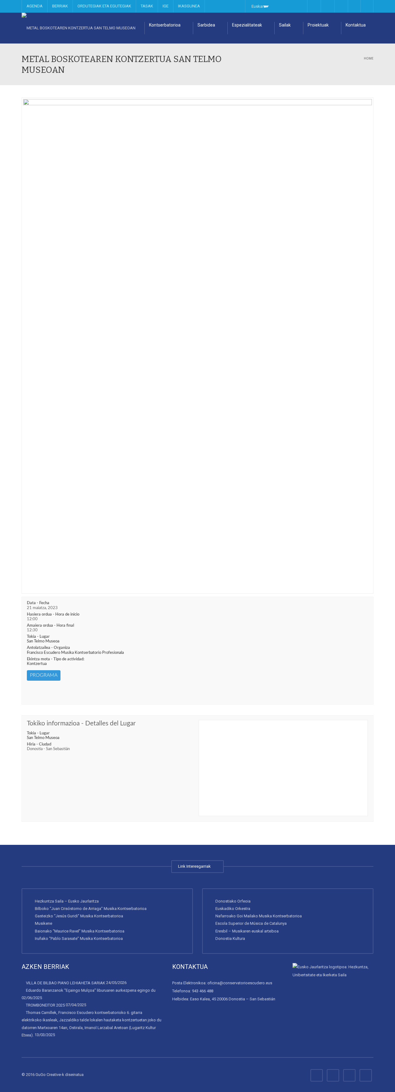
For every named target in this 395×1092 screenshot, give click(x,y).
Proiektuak (318, 25)
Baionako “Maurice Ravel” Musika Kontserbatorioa (79, 930)
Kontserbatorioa (165, 25)
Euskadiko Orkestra (232, 908)
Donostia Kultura (230, 938)
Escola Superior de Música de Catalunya (251, 923)
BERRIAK (60, 6)
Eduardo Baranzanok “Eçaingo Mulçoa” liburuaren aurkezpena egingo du (91, 990)
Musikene (43, 923)
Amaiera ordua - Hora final (50, 626)
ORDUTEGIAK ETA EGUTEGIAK (104, 6)
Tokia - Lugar (38, 637)
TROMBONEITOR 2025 (45, 1005)
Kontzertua (37, 664)
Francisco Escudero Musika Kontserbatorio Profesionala (75, 653)
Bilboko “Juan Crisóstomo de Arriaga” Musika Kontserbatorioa (91, 908)
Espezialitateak (247, 25)
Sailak (285, 25)
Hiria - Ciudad (39, 744)
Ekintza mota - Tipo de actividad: (55, 659)
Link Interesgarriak (195, 866)
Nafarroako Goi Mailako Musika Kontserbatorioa (258, 916)
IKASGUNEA (189, 6)
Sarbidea (206, 25)
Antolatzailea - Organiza (48, 648)
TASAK (147, 6)
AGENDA (35, 6)
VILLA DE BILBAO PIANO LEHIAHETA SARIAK (65, 983)
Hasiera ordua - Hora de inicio (53, 614)
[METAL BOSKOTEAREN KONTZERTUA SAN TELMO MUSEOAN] (78, 28)
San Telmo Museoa (43, 641)
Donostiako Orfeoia (233, 901)
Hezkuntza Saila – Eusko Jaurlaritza (67, 901)
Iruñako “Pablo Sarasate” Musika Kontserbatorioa (79, 938)
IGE (165, 6)
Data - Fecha (38, 603)
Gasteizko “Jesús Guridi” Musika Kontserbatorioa (79, 916)
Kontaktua (356, 25)
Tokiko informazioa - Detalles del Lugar (81, 723)
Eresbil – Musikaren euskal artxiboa (247, 930)
